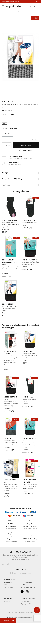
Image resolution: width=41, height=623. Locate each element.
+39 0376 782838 (32, 529)
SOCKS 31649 (7, 304)
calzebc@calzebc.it (29, 587)
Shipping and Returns (26, 604)
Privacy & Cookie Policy (26, 612)
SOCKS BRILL (27, 397)
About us (6, 601)
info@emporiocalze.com (29, 585)
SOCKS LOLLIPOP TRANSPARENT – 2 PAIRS (9, 262)
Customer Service (25, 601)
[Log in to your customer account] (35, 6)
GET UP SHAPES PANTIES (10, 352)
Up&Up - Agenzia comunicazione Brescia (20, 617)
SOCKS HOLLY (9, 438)
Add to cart (26, 145)
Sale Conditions (12, 612)
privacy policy (27, 573)
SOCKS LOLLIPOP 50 (30, 260)
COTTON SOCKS (28, 220)
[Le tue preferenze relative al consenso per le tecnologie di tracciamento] (39, 467)
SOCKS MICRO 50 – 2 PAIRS (29, 481)
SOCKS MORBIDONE (10, 220)
